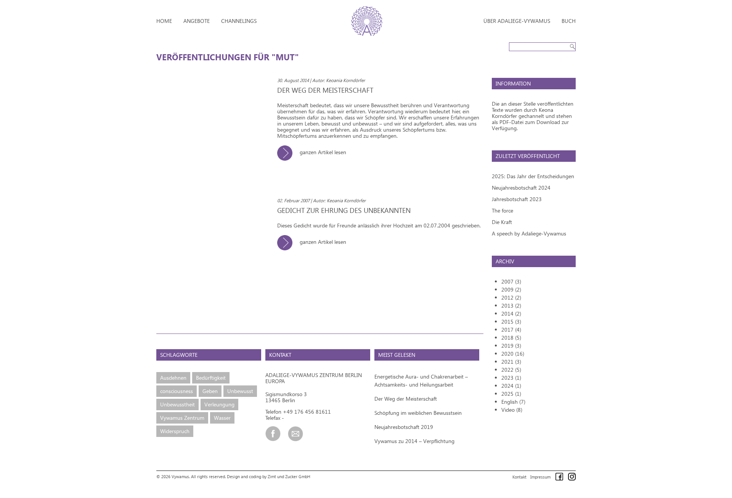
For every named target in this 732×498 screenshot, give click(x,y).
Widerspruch (174, 431)
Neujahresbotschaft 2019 (403, 426)
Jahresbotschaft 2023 (517, 199)
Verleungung (219, 404)
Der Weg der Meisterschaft (405, 398)
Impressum (540, 476)
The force (502, 210)
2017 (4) (511, 329)
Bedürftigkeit (211, 377)
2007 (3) (511, 281)
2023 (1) (511, 377)
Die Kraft (502, 222)
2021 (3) (511, 361)
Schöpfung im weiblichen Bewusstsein (418, 412)
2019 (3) (511, 345)
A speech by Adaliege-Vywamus (529, 233)
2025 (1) (511, 393)
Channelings (239, 20)
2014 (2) (511, 313)
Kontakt (519, 476)
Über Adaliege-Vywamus (516, 20)
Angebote (196, 20)
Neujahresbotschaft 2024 (521, 187)
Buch (569, 20)
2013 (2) (511, 305)
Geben (210, 391)
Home (164, 20)
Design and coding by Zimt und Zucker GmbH (268, 476)
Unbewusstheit (177, 404)
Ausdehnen (173, 377)
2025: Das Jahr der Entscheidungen (533, 176)
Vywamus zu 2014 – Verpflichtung (414, 441)
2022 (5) (511, 369)
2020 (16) (512, 353)
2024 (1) (511, 385)
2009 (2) (511, 289)
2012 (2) (511, 297)
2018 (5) (511, 337)
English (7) (513, 401)
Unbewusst (240, 391)
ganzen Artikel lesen (322, 152)
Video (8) (511, 409)
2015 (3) (511, 321)
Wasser (222, 417)
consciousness (176, 391)
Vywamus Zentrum (182, 417)
